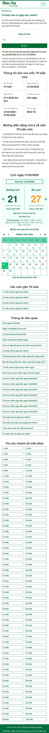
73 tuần (6, 647)
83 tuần (6, 675)
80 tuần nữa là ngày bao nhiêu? (16, 303)
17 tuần (6, 492)
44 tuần (29, 564)
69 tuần (6, 636)
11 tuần (6, 476)
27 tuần (6, 520)
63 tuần (6, 620)
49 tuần (6, 581)
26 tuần (29, 514)
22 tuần (29, 503)
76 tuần (29, 653)
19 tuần (6, 498)
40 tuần (29, 553)
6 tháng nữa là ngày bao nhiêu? (16, 351)
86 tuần (29, 680)
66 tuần (29, 625)
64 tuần (29, 620)
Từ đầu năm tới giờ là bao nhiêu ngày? (19, 367)
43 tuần (6, 564)
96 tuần (29, 708)
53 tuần (6, 592)
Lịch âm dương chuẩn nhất (24, 277)
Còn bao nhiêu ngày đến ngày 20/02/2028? (20, 378)
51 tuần (6, 586)
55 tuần (6, 597)
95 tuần (6, 708)
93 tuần (6, 702)
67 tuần (6, 631)
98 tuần (29, 714)
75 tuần (6, 653)
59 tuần (6, 608)
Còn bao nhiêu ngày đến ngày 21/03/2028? (20, 406)
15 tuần (6, 487)
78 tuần (29, 658)
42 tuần (29, 559)
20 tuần (29, 498)
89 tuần (6, 691)
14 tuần (29, 481)
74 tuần (29, 647)
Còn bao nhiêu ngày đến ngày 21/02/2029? (20, 411)
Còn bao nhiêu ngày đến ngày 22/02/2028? (20, 395)
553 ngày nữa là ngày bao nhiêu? (16, 417)
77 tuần (6, 658)
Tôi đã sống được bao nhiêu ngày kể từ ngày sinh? (24, 356)
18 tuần (29, 492)
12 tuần (29, 476)
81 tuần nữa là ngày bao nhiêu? (16, 308)
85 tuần (6, 680)
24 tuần (29, 509)
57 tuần (6, 603)
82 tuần (29, 669)
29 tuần (6, 526)
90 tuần (29, 691)
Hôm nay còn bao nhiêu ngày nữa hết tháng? (21, 373)
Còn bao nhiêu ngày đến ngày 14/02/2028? (20, 384)
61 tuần (6, 614)
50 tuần (29, 581)
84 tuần (29, 675)
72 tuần (29, 642)
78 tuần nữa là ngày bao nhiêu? (16, 297)
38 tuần (29, 548)
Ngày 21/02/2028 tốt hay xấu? (15, 328)
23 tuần (6, 509)
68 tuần (29, 631)
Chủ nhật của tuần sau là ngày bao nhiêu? (20, 422)
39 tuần (6, 553)
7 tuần (5, 465)
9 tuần (5, 470)
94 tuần (29, 702)
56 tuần (29, 597)
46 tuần (29, 570)
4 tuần (28, 454)
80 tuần (29, 664)
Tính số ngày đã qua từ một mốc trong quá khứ (22, 345)
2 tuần (28, 448)
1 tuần (5, 448)
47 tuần (6, 575)
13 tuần (6, 481)
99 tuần (6, 719)
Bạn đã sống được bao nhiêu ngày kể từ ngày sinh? (24, 362)
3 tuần (5, 454)
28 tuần (29, 520)
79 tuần (6, 664)
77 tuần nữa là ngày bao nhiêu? (16, 292)
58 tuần (29, 603)
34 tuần (29, 537)
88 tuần (29, 686)
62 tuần (29, 614)
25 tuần (6, 514)
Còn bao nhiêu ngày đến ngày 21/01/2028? (20, 389)
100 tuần (29, 719)
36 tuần (29, 542)
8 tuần (28, 465)
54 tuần (29, 592)
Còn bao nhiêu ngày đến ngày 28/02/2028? (20, 400)
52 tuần (29, 586)
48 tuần (29, 575)
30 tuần (29, 526)
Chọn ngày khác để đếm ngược (16, 339)
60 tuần (29, 608)
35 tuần (6, 542)
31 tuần (6, 531)
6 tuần (28, 459)
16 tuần (29, 487)
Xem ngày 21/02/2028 (11, 323)
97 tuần (6, 714)
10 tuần (29, 470)
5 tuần (5, 459)
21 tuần (6, 503)
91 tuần (6, 697)
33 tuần (6, 537)
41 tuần (6, 559)
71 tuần (6, 642)
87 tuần (6, 686)
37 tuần (6, 548)
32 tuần (29, 531)
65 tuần (6, 625)
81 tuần (6, 669)
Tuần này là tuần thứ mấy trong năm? (18, 428)
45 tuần (6, 570)
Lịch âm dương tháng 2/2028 (14, 334)
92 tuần (29, 697)
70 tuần (29, 636)
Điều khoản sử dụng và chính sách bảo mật (29, 731)
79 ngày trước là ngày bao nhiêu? (16, 434)
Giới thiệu (7, 731)
